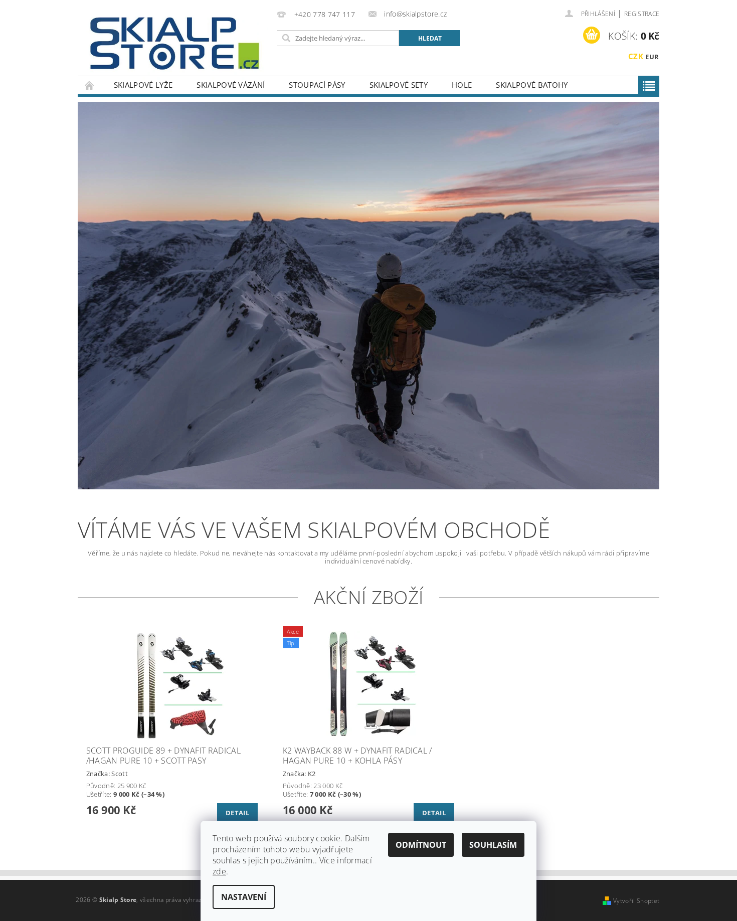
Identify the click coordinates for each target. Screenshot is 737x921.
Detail (237, 812)
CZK (635, 56)
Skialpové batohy (532, 85)
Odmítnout (421, 844)
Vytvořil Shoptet (636, 900)
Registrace (641, 14)
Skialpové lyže (143, 85)
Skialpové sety (399, 85)
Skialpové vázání (231, 85)
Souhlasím (493, 844)
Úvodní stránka (90, 85)
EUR (652, 56)
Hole (462, 85)
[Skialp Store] (175, 43)
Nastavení (243, 896)
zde (219, 871)
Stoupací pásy (317, 85)
